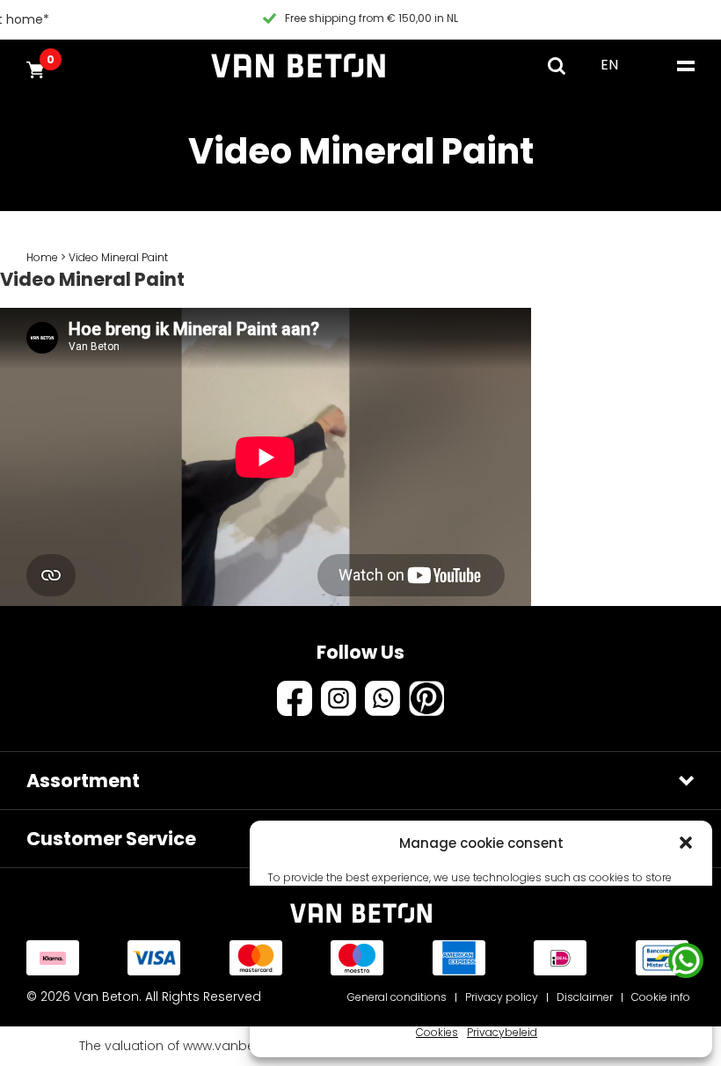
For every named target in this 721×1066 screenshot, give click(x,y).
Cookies (437, 1032)
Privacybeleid (502, 1032)
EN (609, 65)
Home (42, 257)
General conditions (397, 996)
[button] (686, 842)
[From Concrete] (298, 65)
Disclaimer (585, 996)
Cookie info (660, 996)
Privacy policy (501, 996)
